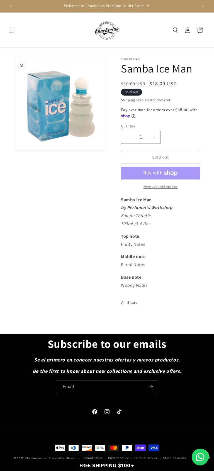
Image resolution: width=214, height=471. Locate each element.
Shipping (128, 100)
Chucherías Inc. (36, 458)
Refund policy (93, 458)
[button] (12, 30)
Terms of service (145, 458)
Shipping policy (174, 458)
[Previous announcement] (11, 6)
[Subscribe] (151, 386)
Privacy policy (118, 458)
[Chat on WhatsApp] (200, 457)
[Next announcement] (203, 6)
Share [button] (132, 302)
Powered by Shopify (63, 458)
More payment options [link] (161, 186)
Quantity (128, 126)
